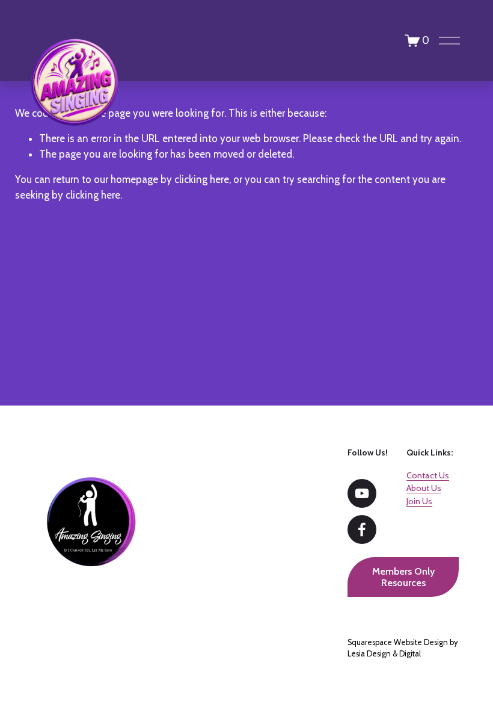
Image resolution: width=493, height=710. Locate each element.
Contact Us (427, 475)
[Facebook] (362, 529)
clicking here (201, 179)
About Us (423, 488)
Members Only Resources (403, 577)
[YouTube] (362, 493)
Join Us (419, 501)
